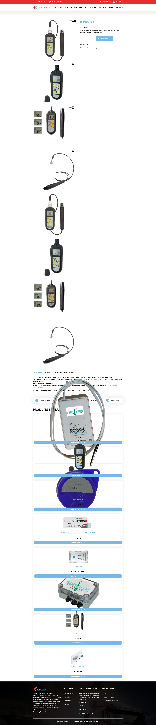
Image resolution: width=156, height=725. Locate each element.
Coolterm (58, 7)
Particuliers (109, 7)
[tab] (38, 372)
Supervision (92, 7)
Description (38, 372)
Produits (101, 7)
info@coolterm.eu (56, 2)
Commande (68, 700)
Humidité (100, 48)
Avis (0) (71, 372)
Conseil (65, 7)
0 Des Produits (106, 1)
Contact (67, 704)
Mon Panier (68, 697)
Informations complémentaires (56, 372)
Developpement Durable (111, 700)
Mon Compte (119, 1)
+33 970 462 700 (40, 2)
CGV (105, 693)
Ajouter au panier (103, 38)
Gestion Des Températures (78, 7)
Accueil (51, 7)
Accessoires (119, 7)
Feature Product (91, 48)
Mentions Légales (109, 697)
